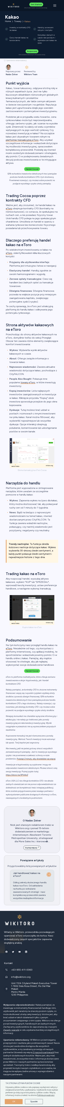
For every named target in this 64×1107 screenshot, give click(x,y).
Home (8, 21)
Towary (17, 21)
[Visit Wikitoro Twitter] (13, 951)
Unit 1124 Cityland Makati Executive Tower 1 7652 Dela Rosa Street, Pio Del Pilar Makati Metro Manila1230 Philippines (34, 989)
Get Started (36, 4)
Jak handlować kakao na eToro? (26, 874)
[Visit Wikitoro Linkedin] (26, 951)
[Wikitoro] (13, 5)
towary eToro (28, 382)
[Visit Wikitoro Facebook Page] (6, 951)
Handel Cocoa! (32, 169)
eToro (9, 208)
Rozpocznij (32, 51)
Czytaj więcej (31, 848)
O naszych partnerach (43, 1052)
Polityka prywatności (45, 1095)
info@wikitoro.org (21, 977)
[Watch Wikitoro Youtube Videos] (19, 951)
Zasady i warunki (11, 1030)
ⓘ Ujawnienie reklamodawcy (15, 60)
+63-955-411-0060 (21, 969)
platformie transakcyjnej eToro (22, 140)
